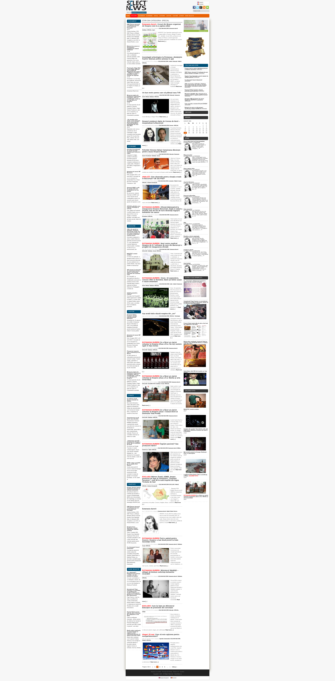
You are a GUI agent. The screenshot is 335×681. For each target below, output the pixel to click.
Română (201, 4)
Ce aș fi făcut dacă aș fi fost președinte (194, 141)
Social (156, 15)
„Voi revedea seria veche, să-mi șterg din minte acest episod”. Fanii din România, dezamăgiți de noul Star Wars (133, 122)
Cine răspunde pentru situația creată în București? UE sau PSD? (161, 177)
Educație (175, 61)
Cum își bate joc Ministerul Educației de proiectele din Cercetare (158, 607)
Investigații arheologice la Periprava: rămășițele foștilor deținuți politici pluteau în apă (162, 58)
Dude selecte (189, 15)
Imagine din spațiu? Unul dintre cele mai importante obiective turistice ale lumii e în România (196, 430)
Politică (179, 61)
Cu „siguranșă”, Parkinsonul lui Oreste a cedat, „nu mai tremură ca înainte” (133, 574)
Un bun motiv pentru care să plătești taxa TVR (161, 93)
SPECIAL (149, 30)
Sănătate (144, 30)
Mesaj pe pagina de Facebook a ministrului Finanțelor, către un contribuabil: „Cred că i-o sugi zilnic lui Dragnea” (134, 98)
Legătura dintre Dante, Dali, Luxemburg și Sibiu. (195, 475)
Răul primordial (188, 155)
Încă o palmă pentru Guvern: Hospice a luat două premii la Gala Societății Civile (160, 540)
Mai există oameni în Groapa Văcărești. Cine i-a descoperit (195, 452)
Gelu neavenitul (188, 209)
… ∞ (198, 148)
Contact (182, 671)
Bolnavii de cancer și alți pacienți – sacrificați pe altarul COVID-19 (133, 47)
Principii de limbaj (167, 671)
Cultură (175, 15)
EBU (185, 222)
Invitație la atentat (188, 249)
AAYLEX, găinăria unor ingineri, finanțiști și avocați (133, 207)
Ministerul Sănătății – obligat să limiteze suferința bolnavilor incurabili (160, 572)
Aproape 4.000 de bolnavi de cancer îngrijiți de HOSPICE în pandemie (194, 99)
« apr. (185, 136)
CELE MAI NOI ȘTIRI (164, 28)
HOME (128, 15)
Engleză (201, 2)
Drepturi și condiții (156, 671)
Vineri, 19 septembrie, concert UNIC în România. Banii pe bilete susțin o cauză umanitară (162, 279)
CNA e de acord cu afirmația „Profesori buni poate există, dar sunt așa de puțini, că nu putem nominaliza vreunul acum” (133, 232)
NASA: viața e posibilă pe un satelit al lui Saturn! (133, 464)
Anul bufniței (187, 263)
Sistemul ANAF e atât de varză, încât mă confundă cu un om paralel (133, 189)
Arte (159, 382)
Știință (181, 15)
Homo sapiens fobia (189, 168)
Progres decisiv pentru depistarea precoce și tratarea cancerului (133, 489)
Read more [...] (162, 41)
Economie (149, 15)
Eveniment (141, 15)
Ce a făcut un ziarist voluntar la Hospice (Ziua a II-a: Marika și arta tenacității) (161, 378)
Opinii (150, 449)
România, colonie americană (191, 236)
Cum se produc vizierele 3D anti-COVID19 (196, 103)
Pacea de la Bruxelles (189, 195)
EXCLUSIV (134, 15)
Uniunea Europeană (152, 182)
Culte (171, 284)
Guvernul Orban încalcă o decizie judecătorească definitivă (132, 316)
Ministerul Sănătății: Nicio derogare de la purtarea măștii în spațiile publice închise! (196, 94)
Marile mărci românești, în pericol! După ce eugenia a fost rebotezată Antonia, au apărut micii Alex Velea (134, 633)
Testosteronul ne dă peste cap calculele (133, 418)
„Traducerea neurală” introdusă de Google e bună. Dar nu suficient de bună (133, 442)
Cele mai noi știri (191, 65)
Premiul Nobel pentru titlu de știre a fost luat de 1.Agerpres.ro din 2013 (133, 613)
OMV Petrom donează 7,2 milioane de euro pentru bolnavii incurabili (133, 26)
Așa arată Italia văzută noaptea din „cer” (159, 314)
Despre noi (176, 671)
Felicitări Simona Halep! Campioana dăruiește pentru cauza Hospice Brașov (161, 151)
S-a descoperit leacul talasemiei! (133, 547)
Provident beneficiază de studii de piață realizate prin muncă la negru (133, 151)
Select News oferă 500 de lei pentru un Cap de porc (195, 372)
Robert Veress (173, 511)
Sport (153, 30)
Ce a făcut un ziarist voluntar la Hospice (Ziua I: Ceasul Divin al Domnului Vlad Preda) (160, 411)
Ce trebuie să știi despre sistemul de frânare (132, 400)
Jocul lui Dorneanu (189, 182)
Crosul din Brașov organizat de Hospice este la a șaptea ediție (161, 25)
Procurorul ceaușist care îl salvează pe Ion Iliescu (133, 352)
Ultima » (174, 667)
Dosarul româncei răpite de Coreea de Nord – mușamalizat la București (161, 122)
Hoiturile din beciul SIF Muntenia (134, 172)
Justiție (168, 15)
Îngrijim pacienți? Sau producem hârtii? (160, 445)
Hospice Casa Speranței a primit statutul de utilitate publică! (132, 528)
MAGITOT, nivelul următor (132, 254)
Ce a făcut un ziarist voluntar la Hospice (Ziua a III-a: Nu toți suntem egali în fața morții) (162, 344)
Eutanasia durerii (173, 28)
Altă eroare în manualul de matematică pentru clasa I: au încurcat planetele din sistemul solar (134, 272)
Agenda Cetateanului (164, 638)
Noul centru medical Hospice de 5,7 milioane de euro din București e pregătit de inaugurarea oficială (162, 245)
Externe (162, 15)
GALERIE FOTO (152, 383)
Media (147, 96)
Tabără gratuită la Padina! (132, 293)
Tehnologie (177, 316)
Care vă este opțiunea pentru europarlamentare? (160, 635)
